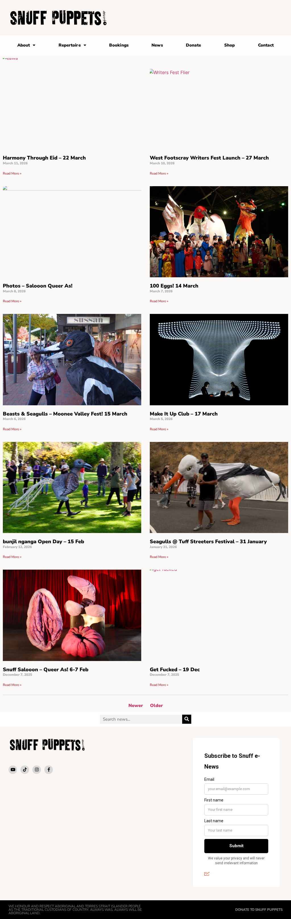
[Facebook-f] (48, 769)
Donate (193, 45)
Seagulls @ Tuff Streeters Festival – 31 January (208, 541)
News (157, 45)
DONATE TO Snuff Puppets (258, 909)
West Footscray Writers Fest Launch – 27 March (209, 157)
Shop (229, 45)
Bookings (118, 45)
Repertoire (70, 45)
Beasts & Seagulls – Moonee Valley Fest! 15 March (65, 413)
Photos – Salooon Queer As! (37, 285)
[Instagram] (36, 769)
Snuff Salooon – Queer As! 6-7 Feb (45, 669)
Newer (135, 705)
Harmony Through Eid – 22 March (44, 157)
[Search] (186, 719)
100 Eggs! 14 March (174, 285)
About (23, 45)
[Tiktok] (24, 769)
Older (156, 705)
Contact (266, 45)
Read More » (12, 173)
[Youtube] (13, 769)
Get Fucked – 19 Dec (175, 669)
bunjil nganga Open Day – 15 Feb (43, 541)
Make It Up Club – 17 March (184, 413)
